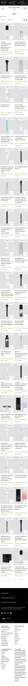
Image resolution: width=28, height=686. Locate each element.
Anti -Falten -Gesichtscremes (7, 633)
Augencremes (4, 636)
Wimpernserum (4, 641)
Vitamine (16, 680)
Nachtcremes (4, 631)
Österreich (7, 618)
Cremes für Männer (5, 634)
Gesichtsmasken (4, 645)
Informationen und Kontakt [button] (8, 597)
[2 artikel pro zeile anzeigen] (26, 20)
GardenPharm (18, 629)
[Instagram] (8, 613)
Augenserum (3, 638)
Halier (16, 631)
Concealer (3, 666)
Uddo (16, 643)
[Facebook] (2, 613)
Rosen (2, 663)
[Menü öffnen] (3, 8)
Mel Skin (16, 633)
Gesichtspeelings (4, 643)
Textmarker (3, 656)
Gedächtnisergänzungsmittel (20, 660)
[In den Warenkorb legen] (11, 38)
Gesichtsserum (4, 640)
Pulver (2, 654)
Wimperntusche (4, 657)
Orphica (16, 636)
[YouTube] (11, 613)
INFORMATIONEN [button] (5, 593)
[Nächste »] (21, 579)
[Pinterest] (5, 613)
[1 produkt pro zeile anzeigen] (24, 20)
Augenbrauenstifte (5, 661)
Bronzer (3, 668)
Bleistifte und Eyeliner (5, 659)
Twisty (16, 642)
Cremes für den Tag (5, 629)
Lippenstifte (3, 664)
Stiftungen (3, 652)
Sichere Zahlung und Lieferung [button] (9, 602)
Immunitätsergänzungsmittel (20, 659)
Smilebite (16, 640)
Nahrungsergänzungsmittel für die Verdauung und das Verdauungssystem (20, 674)
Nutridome (2, 16)
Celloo (16, 628)
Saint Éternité (17, 638)
